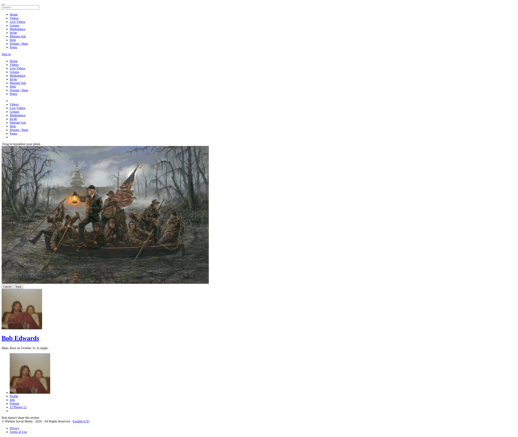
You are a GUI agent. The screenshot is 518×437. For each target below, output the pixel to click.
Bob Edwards (20, 338)
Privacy (14, 428)
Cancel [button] (7, 286)
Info (12, 400)
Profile (14, 396)
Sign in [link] (6, 54)
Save (18, 286)
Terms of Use (18, 432)
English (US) (81, 421)
